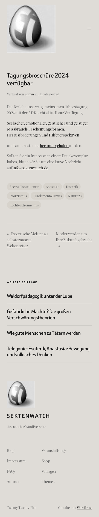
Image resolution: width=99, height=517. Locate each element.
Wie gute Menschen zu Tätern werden (44, 333)
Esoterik (72, 186)
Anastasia (53, 186)
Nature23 (75, 195)
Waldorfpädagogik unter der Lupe (39, 296)
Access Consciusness (24, 186)
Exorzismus (18, 195)
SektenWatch (28, 416)
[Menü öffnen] (89, 29)
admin (29, 94)
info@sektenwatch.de (30, 167)
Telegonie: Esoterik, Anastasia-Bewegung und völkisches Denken (48, 352)
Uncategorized (48, 94)
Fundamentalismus (47, 195)
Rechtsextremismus (24, 205)
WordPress (84, 507)
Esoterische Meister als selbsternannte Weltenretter (27, 239)
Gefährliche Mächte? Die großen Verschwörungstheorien (39, 315)
